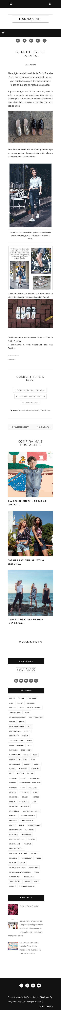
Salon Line (13, 778)
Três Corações (14, 881)
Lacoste (30, 773)
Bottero (20, 773)
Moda (36, 410)
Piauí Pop (12, 863)
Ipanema (12, 792)
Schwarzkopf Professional (19, 872)
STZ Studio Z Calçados (17, 867)
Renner (12, 801)
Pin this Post (32, 403)
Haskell (12, 769)
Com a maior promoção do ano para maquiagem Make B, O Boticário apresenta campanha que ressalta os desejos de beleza (25, 928)
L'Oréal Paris (26, 834)
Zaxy (34, 801)
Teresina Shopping (16, 740)
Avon (11, 703)
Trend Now (45, 410)
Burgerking (14, 811)
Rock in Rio (23, 759)
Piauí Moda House (34, 708)
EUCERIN (27, 764)
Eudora (37, 764)
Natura (21, 698)
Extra (23, 787)
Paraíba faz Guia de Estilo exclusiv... (26, 562)
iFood (29, 740)
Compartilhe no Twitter (32, 396)
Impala (21, 722)
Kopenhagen (26, 750)
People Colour (26, 858)
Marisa (25, 797)
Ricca (11, 773)
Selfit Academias (35, 717)
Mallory (31, 839)
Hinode (27, 731)
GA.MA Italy (29, 830)
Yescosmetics (34, 778)
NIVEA (27, 712)
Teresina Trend (15, 712)
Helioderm (33, 787)
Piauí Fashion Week (16, 726)
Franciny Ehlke (15, 830)
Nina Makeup (14, 755)
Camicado (13, 816)
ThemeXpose (32, 997)
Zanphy (12, 886)
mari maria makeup (27, 886)
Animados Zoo (14, 764)
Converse (13, 787)
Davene (12, 759)
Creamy (12, 825)
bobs (33, 759)
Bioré (35, 755)
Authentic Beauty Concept (30, 783)
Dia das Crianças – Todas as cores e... (27, 503)
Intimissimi (13, 834)
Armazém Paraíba (26, 410)
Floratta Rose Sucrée (29, 906)
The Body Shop (14, 877)
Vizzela (12, 722)
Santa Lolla (33, 867)
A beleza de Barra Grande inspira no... (25, 621)
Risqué (22, 863)
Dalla (29, 745)
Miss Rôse (35, 797)
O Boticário (32, 698)
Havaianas (13, 750)
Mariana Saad (14, 844)
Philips (38, 858)
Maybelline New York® (18, 853)
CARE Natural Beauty (31, 811)
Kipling (25, 736)
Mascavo (27, 844)
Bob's (21, 708)
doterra (12, 783)
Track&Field (28, 877)
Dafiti (21, 825)
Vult (29, 726)
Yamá (23, 778)
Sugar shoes (24, 801)
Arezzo (26, 755)
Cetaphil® (13, 820)
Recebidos (30, 703)
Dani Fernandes (34, 825)
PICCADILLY (13, 858)
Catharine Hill (15, 731)
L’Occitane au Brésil (16, 839)
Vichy (36, 881)
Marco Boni (13, 797)
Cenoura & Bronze (28, 816)
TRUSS (36, 872)
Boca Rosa (25, 806)
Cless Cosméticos (27, 820)
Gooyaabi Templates (17, 1001)
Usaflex (27, 881)
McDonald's (14, 736)
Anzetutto (13, 806)
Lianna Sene (14, 356)
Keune (35, 792)
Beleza (12, 698)
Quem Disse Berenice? (17, 717)
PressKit (12, 708)
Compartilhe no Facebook (31, 390)
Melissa (20, 703)
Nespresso (23, 769)
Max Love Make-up (16, 848)
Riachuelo (35, 769)
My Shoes (34, 853)
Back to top (44, 1006)
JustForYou (24, 792)
